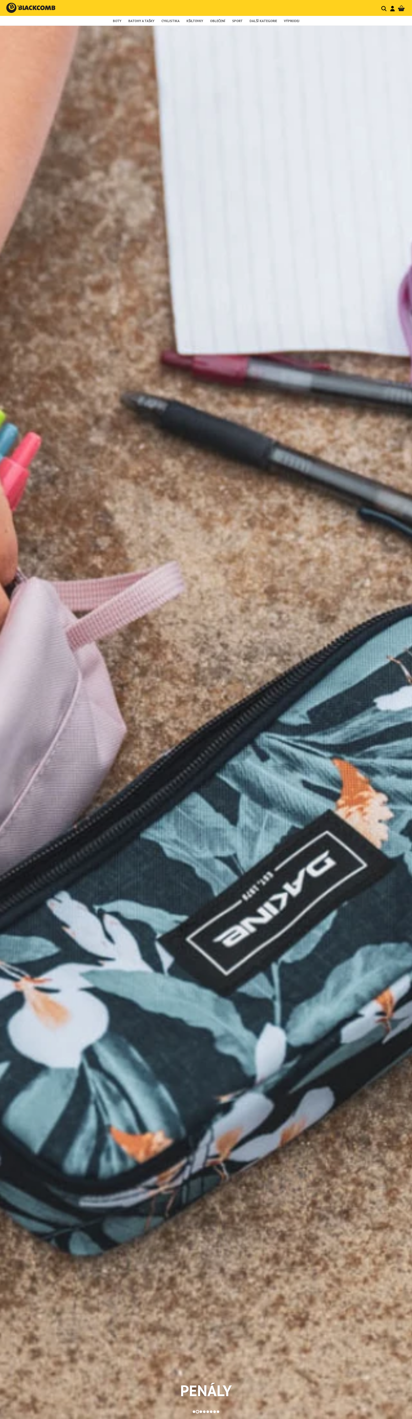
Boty (117, 21)
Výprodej (291, 21)
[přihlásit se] (392, 8)
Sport (237, 21)
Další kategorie (263, 21)
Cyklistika (170, 21)
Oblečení (217, 21)
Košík (401, 8)
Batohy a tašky (141, 21)
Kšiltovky (194, 21)
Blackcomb (35, 8)
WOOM (206, 1390)
